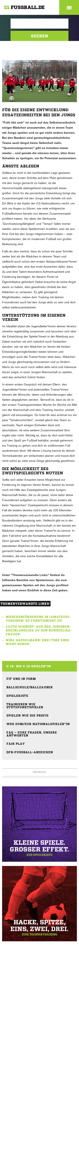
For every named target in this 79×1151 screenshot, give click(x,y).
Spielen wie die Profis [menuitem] (27, 715)
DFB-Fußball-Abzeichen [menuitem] (29, 752)
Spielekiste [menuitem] (17, 695)
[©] (39, 824)
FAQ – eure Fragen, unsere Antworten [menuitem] (31, 734)
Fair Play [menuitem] (15, 743)
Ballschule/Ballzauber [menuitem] (29, 687)
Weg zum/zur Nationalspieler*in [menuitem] (38, 723)
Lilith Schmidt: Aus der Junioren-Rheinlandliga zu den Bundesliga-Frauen (39, 630)
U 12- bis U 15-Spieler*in (28, 666)
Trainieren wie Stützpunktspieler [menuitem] (24, 706)
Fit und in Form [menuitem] (21, 678)
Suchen (39, 36)
